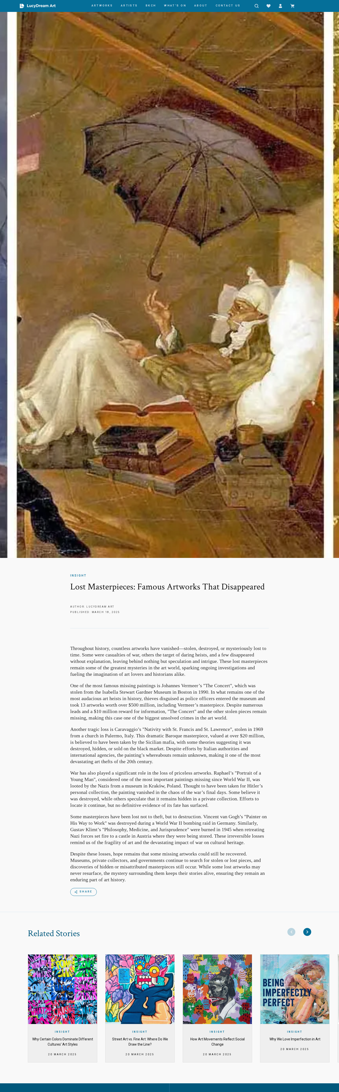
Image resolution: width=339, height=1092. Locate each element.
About (201, 5)
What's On (175, 5)
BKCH (151, 5)
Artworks (102, 5)
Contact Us (228, 5)
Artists (129, 5)
